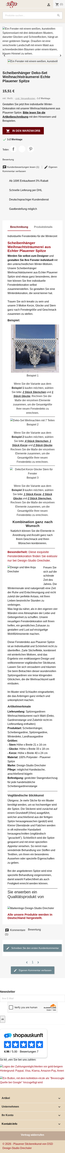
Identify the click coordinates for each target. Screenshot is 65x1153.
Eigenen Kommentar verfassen (35, 970)
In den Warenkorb (23, 131)
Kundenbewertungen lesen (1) (23, 167)
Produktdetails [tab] (43, 227)
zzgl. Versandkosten (25, 98)
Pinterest (30, 149)
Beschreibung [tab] (19, 227)
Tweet (22, 149)
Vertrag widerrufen (32, 1134)
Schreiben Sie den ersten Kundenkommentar (35, 948)
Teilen (13, 149)
